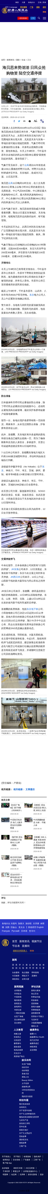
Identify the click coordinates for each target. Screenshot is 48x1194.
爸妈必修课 (18, 1050)
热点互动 (34, 994)
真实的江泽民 (24, 1123)
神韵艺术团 (17, 1168)
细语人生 (34, 1026)
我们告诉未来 (24, 1104)
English (40, 927)
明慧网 (5, 1174)
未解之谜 (17, 1034)
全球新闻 (17, 990)
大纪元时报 (29, 1168)
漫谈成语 (17, 1047)
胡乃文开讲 (34, 1040)
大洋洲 (36, 923)
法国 (7, 927)
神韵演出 (15, 979)
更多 (42, 1174)
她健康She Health (37, 1037)
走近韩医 (33, 1050)
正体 (39, 2)
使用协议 (6, 1160)
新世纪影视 (32, 1174)
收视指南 (27, 1156)
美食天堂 (25, 1074)
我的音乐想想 (27, 1096)
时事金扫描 (35, 997)
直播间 (26, 945)
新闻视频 (18, 986)
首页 (3, 60)
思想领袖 (34, 1003)
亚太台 (22, 927)
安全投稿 (16, 1160)
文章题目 (30, 789)
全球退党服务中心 (30, 1171)
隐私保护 (37, 1156)
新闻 (14, 959)
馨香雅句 (17, 1043)
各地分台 (31, 2)
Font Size (35, 121)
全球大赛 (25, 979)
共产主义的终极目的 (27, 1114)
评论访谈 (35, 986)
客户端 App (7, 1163)
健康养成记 (34, 1043)
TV (33, 18)
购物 (32, 951)
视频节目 (37, 941)
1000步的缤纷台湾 (28, 1091)
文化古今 (17, 1053)
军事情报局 (35, 1010)
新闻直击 (17, 1003)
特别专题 (23, 1100)
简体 (44, 2)
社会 (23, 60)
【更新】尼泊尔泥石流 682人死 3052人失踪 (40, 807)
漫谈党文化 (23, 1140)
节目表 (16, 945)
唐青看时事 (35, 1013)
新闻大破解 (35, 1007)
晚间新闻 (17, 1000)
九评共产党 (23, 1120)
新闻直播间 (23, 18)
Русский (15, 931)
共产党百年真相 (25, 1110)
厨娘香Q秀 (26, 1087)
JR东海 (15, 569)
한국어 (32, 931)
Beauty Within (27, 1080)
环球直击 (17, 994)
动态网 (14, 1174)
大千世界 (25, 1083)
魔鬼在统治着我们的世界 (29, 1117)
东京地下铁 (32, 609)
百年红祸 (22, 1127)
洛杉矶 (28, 923)
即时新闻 (35, 972)
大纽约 (14, 923)
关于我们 (17, 1156)
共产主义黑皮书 (25, 1133)
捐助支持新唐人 (20, 951)
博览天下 (25, 976)
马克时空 (34, 1020)
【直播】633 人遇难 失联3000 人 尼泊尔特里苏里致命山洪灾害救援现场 (40, 842)
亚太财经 (17, 1023)
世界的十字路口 (37, 1016)
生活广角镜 (26, 1064)
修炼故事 (22, 1143)
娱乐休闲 (26, 1060)
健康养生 (34, 1029)
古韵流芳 (17, 1040)
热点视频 (25, 972)
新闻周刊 (17, 1007)
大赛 (23, 2)
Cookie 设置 (24, 1191)
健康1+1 (33, 1034)
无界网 (22, 1174)
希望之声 (16, 1171)
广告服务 (26, 1160)
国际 (18, 60)
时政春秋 (34, 1000)
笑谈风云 (17, 1037)
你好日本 (25, 1067)
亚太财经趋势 (19, 1020)
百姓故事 (22, 1136)
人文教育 (18, 1029)
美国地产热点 (19, 1056)
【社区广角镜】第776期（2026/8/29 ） (16, 807)
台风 (26, 165)
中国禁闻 (17, 997)
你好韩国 (25, 1070)
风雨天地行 (23, 1130)
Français (6, 931)
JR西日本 (15, 577)
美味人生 (25, 1077)
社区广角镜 (18, 1016)
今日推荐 (15, 976)
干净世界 (6, 1171)
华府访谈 (17, 1010)
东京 (31, 295)
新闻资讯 (10, 60)
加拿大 (21, 923)
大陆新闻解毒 (36, 1023)
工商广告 (22, 1146)
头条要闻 (15, 972)
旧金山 (14, 927)
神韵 (17, 2)
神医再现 (33, 1047)
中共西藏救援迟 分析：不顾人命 (39, 822)
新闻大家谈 (35, 990)
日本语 (24, 931)
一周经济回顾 (19, 1013)
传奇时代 (22, 1107)
